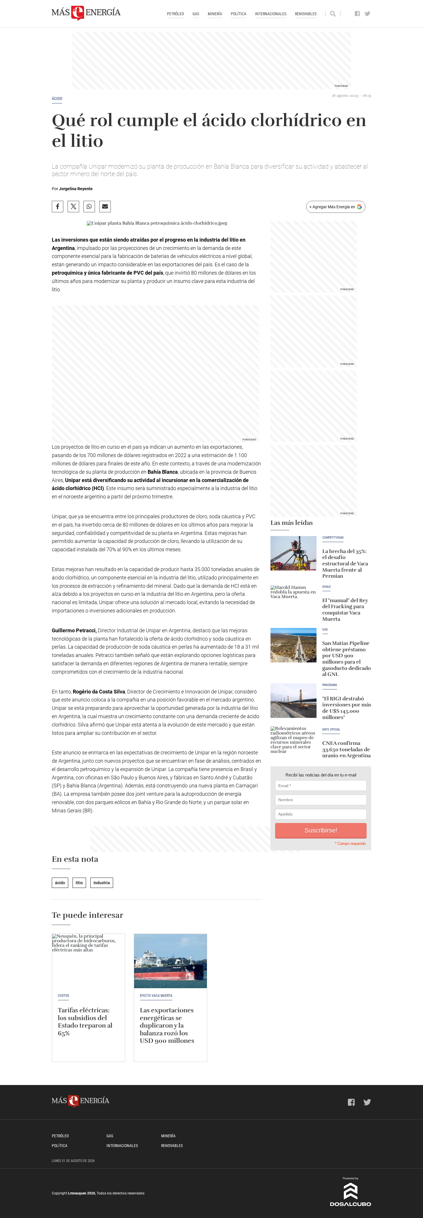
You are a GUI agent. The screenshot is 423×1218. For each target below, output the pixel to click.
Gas (196, 13)
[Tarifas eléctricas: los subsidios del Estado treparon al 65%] (88, 961)
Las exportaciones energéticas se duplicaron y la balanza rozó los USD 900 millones (167, 1025)
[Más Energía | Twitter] (367, 14)
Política (238, 13)
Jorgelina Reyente (76, 188)
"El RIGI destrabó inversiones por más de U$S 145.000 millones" (346, 707)
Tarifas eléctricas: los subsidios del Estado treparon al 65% (85, 1021)
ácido (57, 98)
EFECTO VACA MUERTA (156, 996)
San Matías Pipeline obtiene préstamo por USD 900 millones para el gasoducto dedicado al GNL (346, 658)
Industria (102, 882)
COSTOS (63, 996)
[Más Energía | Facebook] (357, 14)
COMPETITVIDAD (333, 537)
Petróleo (175, 13)
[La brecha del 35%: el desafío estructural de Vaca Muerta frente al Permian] (293, 553)
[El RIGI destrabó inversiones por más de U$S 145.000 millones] (293, 700)
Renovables (306, 13)
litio (79, 882)
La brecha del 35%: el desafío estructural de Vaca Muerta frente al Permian (345, 563)
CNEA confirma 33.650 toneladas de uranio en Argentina (346, 749)
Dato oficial (331, 729)
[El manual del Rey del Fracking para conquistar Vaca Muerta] (293, 602)
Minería (215, 13)
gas (325, 629)
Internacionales (270, 13)
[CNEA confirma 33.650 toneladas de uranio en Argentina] (293, 743)
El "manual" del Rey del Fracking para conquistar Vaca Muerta (345, 609)
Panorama (329, 685)
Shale (326, 587)
